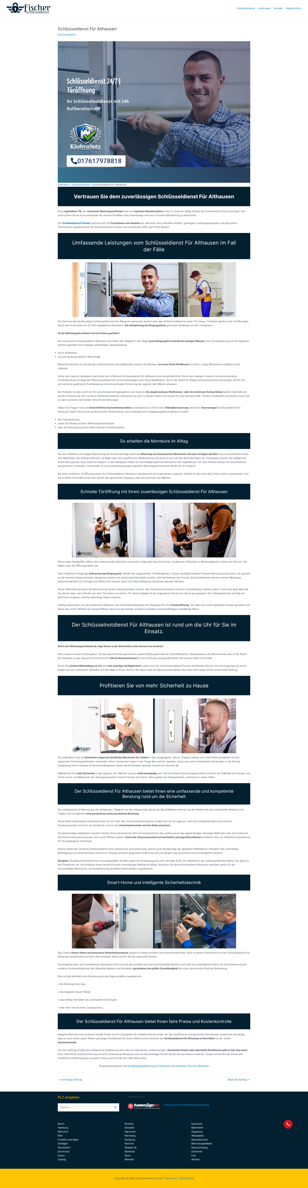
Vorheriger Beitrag (70, 1079)
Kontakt (278, 8)
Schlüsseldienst (246, 8)
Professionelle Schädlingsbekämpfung (186, 1104)
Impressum (171, 1178)
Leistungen (264, 8)
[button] (288, 1124)
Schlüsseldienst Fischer (76, 223)
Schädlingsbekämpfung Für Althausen (149, 1065)
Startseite (63, 184)
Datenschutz (187, 1178)
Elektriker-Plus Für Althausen (192, 1065)
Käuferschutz (293, 8)
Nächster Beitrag (239, 1079)
